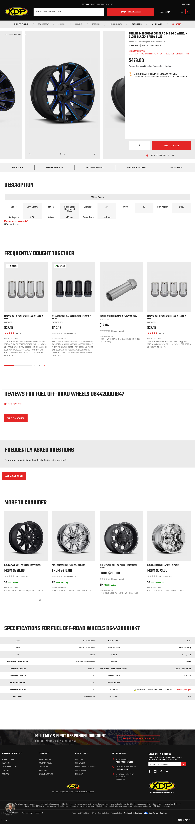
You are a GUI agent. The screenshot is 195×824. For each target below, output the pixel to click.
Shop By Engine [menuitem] (21, 24)
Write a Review (15, 418)
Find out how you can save (138, 738)
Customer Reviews (94, 167)
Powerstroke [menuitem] (43, 24)
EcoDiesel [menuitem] (96, 24)
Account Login (8, 759)
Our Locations (45, 759)
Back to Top (183, 820)
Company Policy (45, 763)
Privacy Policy (116, 813)
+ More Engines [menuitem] (116, 24)
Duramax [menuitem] (78, 24)
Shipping (6, 770)
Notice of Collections (133, 813)
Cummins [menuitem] (62, 24)
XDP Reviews (80, 770)
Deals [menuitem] (178, 24)
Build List (79, 774)
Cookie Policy (103, 813)
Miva (94, 813)
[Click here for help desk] (10, 808)
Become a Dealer (46, 774)
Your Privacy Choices (157, 813)
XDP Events (80, 763)
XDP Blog (79, 759)
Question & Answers (136, 167)
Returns (5, 774)
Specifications (176, 167)
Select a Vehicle (134, 11)
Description (17, 167)
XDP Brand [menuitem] (137, 24)
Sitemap (4, 820)
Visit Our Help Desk (124, 762)
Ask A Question (14, 476)
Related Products (54, 167)
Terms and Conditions (81, 813)
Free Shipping (88, 4)
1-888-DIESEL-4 (122, 769)
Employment (44, 766)
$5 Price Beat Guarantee (85, 766)
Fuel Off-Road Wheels (17, 34)
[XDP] (17, 12)
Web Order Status (9, 766)
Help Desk (186, 4)
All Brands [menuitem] (157, 24)
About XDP (43, 770)
